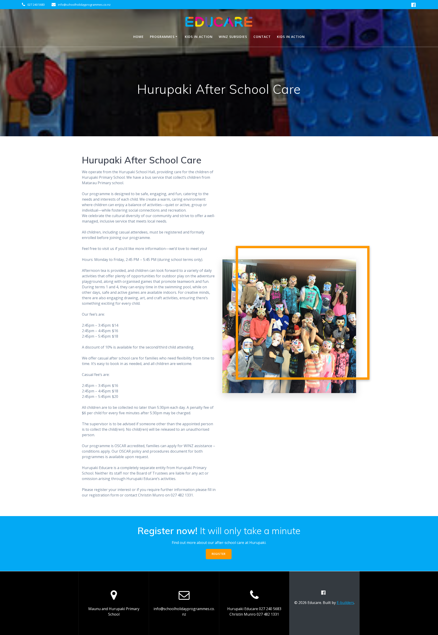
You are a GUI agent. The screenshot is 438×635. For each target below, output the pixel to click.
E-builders (345, 602)
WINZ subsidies (233, 36)
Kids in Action (199, 36)
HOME (138, 36)
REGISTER (219, 554)
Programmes (162, 36)
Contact (262, 36)
